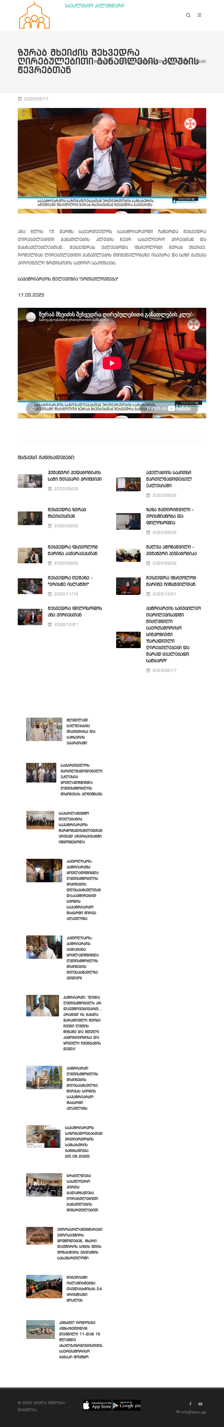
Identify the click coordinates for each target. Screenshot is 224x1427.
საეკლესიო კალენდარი (94, 6)
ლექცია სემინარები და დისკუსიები (153, 62)
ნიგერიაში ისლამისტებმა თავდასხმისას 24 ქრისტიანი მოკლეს (84, 1289)
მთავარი (103, 62)
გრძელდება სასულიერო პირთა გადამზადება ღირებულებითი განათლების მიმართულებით (82, 1193)
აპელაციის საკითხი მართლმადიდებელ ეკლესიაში (169, 479)
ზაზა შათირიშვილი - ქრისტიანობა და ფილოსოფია (170, 516)
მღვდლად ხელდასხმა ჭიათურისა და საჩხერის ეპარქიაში (81, 731)
